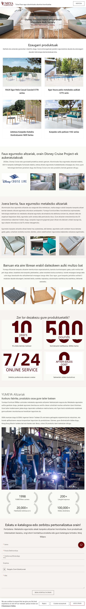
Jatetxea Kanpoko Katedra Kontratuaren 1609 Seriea (22, 133)
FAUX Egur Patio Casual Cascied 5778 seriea (22, 91)
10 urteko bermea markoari (21, 346)
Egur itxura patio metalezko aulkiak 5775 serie (64, 91)
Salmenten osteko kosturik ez (64, 377)
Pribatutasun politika (9, 606)
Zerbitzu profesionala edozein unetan (21, 377)
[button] (41, 37)
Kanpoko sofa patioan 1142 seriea (64, 131)
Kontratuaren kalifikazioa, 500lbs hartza (64, 346)
